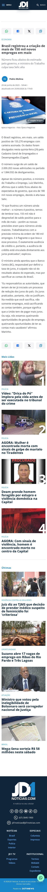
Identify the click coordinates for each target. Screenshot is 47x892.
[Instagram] (16, 811)
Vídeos (12, 862)
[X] (21, 811)
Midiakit (35, 862)
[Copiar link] (40, 31)
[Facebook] (12, 811)
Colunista (35, 835)
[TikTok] (30, 811)
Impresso (35, 839)
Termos (35, 859)
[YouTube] (26, 811)
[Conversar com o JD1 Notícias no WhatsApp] (40, 877)
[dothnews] (28, 888)
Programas (11, 859)
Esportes (12, 839)
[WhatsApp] (35, 811)
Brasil (12, 835)
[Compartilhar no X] (29, 31)
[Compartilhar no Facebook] (18, 31)
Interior (12, 847)
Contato (35, 866)
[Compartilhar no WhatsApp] (6, 31)
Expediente (35, 870)
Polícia (12, 843)
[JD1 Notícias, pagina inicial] (23, 5)
